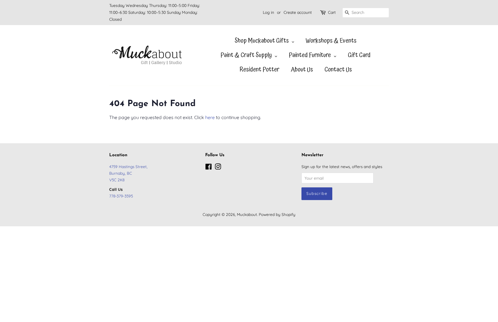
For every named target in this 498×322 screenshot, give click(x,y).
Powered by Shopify (277, 214)
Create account (298, 12)
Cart (332, 12)
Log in (268, 12)
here (210, 117)
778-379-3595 (121, 195)
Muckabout (247, 214)
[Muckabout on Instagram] (218, 167)
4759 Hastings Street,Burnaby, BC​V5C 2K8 (128, 173)
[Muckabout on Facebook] (208, 167)
